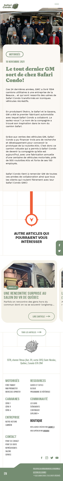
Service (8, 454)
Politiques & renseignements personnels (46, 468)
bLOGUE (33, 388)
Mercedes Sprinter (12, 391)
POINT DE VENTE (11, 444)
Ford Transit (10, 385)
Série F (8, 403)
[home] (11, 6)
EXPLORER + (34, 413)
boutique (36, 420)
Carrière (8, 424)
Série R (8, 406)
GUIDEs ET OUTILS (36, 385)
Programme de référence (40, 391)
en (5, 473)
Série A (8, 410)
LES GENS (33, 403)
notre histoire (11, 421)
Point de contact (12, 440)
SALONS (8, 451)
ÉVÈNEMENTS (35, 406)
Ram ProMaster (11, 388)
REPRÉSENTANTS (11, 447)
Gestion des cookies (39, 472)
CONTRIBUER (34, 410)
